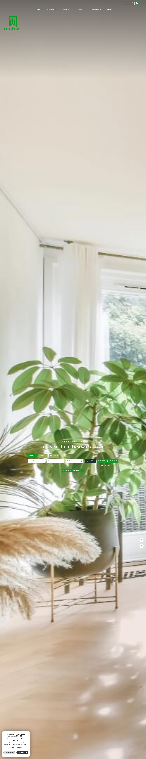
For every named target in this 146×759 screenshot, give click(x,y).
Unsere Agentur (95, 9)
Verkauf (37, 9)
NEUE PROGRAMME (51, 9)
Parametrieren (9, 752)
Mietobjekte (67, 9)
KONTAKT (109, 9)
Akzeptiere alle (22, 752)
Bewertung (80, 9)
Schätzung (54, 456)
